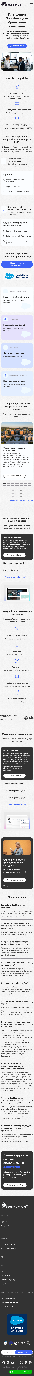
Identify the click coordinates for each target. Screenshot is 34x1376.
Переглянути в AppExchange (17, 264)
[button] (4, 483)
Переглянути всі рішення (19, 501)
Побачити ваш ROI (16, 805)
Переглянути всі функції (15, 577)
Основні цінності (7, 1226)
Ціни (2, 1253)
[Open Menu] (31, 3)
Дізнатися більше (14, 475)
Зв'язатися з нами (7, 1307)
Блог (3, 1271)
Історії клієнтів (6, 1284)
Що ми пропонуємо (8, 1244)
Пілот (3, 1257)
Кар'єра (4, 1230)
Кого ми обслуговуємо (9, 1249)
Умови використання (9, 1298)
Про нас (4, 1222)
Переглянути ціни (15, 880)
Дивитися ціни (17, 45)
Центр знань (5, 1275)
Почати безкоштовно (13, 886)
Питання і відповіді (8, 1280)
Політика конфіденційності (11, 1302)
